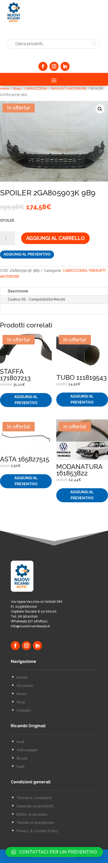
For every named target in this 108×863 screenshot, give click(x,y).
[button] (99, 108)
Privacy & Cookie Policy (37, 831)
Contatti (23, 710)
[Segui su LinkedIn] (65, 66)
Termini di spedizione (35, 822)
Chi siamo (24, 685)
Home (4, 88)
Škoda (21, 758)
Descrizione (18, 291)
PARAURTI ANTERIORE (69, 88)
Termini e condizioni (33, 798)
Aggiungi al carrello (55, 238)
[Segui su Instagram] (54, 66)
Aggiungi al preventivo (27, 254)
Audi (20, 741)
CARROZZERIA (35, 88)
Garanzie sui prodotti (34, 806)
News (21, 694)
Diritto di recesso (31, 814)
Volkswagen (27, 750)
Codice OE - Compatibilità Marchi (36, 299)
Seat (20, 766)
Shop (17, 88)
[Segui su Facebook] (42, 66)
